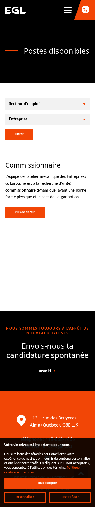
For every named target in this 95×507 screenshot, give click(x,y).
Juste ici (45, 371)
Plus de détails (25, 212)
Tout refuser (70, 497)
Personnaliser (25, 497)
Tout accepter (47, 483)
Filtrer (19, 134)
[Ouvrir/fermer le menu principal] (67, 10)
